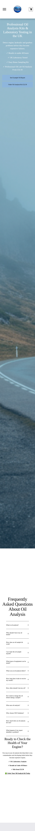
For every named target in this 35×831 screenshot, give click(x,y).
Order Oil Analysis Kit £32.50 (17, 84)
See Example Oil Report (17, 78)
